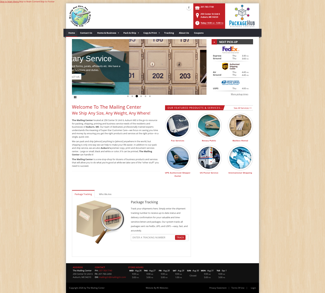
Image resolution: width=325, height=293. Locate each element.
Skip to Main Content (29, 1)
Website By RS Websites (157, 287)
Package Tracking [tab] (83, 194)
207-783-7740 (207, 7)
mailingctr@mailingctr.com (112, 277)
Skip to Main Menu (9, 1)
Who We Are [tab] (105, 194)
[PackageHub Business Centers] (242, 15)
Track (180, 237)
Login (253, 287)
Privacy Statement (217, 287)
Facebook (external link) (188, 7)
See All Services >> (243, 108)
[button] (209, 24)
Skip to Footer (47, 1)
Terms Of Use (237, 287)
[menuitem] (72, 33)
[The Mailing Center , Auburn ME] (80, 16)
